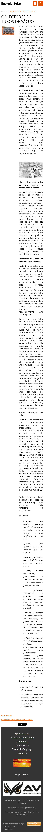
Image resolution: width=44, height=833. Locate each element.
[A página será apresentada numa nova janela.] (8, 34)
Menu (35, 3)
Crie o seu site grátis (19, 824)
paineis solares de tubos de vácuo (17, 719)
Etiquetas (6, 715)
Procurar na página (40, 3)
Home (3, 11)
